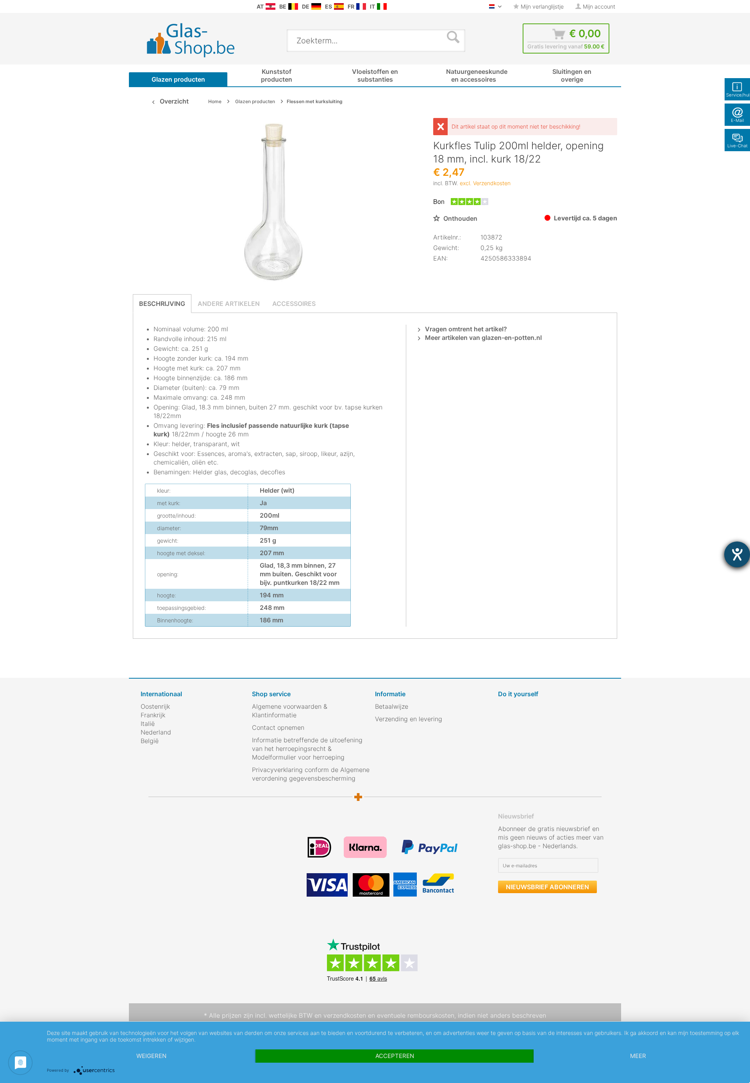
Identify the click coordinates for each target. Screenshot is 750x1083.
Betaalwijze (391, 706)
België (150, 741)
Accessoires (294, 303)
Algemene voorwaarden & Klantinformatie (289, 710)
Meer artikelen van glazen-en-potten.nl (482, 337)
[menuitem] (144, 6)
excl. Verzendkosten (485, 183)
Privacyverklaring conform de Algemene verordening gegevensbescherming (311, 774)
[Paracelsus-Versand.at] (270, 6)
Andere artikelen (229, 303)
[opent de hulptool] (737, 554)
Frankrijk (153, 715)
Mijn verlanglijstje (541, 6)
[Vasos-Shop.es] (339, 6)
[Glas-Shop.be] (293, 6)
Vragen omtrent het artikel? (465, 329)
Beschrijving (162, 303)
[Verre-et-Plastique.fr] (361, 6)
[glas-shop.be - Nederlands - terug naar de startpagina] (196, 40)
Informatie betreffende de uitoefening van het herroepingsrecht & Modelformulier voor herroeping (307, 748)
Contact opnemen (278, 727)
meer (638, 1056)
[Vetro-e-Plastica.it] (382, 6)
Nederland (156, 732)
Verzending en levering (408, 719)
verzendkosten (344, 1015)
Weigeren (151, 1056)
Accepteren (394, 1056)
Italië (148, 723)
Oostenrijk (155, 706)
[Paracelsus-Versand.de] (316, 6)
